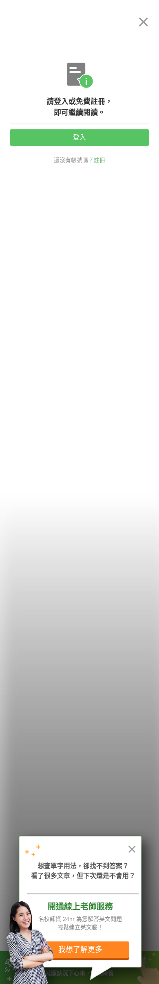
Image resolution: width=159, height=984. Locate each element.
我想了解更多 (80, 950)
